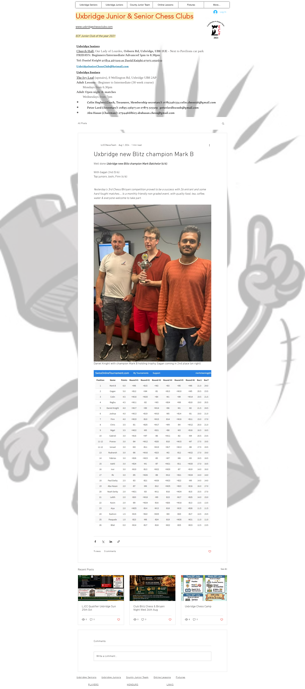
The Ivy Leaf (85, 77)
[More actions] (209, 145)
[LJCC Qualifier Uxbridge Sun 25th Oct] (101, 588)
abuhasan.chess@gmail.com (156, 113)
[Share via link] (118, 541)
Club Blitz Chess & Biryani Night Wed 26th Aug (149, 608)
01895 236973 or (129, 107)
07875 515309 (150, 107)
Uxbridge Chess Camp (198, 606)
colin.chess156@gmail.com (198, 102)
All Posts (82, 123)
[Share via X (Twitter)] (103, 541)
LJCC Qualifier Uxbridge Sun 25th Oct (99, 608)
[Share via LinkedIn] (110, 541)
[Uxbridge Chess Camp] (204, 588)
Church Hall (85, 51)
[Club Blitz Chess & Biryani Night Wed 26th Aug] (153, 588)
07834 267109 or (113, 60)
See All (224, 569)
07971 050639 (152, 60)
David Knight (134, 60)
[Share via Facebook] (95, 541)
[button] (223, 123)
